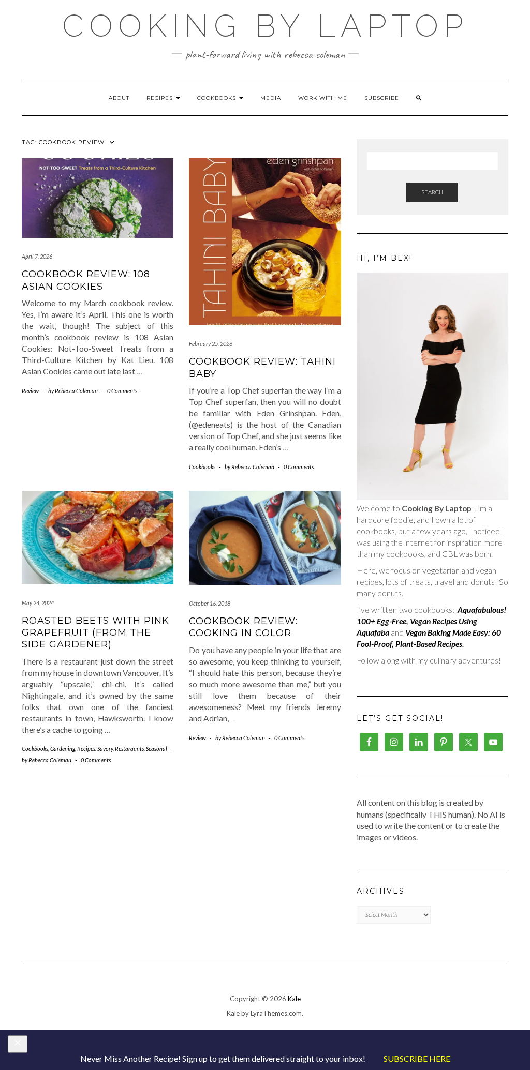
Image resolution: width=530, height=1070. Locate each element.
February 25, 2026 (210, 343)
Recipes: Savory (95, 748)
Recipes (160, 98)
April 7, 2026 (37, 256)
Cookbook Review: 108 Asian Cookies (86, 280)
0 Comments (122, 390)
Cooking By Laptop (265, 26)
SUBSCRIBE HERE (417, 1058)
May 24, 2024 (38, 602)
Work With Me (322, 98)
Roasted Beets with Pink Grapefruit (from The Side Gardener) (95, 633)
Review (30, 390)
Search (432, 192)
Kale (294, 998)
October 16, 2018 (209, 603)
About (119, 98)
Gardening (62, 748)
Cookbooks (217, 98)
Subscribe (381, 98)
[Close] (17, 1044)
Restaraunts (129, 748)
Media (270, 98)
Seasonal (156, 748)
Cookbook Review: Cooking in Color (243, 627)
